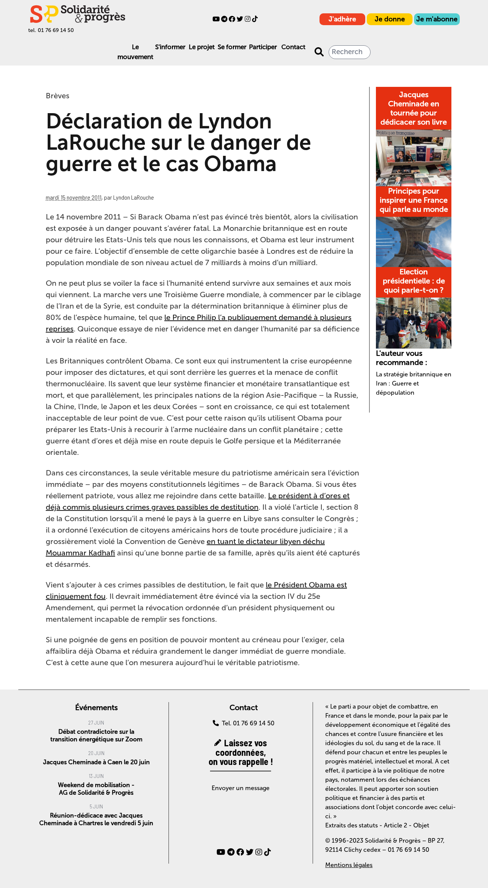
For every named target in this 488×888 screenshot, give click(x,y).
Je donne (390, 19)
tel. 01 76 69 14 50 (51, 30)
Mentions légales (348, 865)
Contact (293, 47)
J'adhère (342, 19)
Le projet (202, 47)
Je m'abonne (437, 19)
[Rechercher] (319, 52)
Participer (263, 47)
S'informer (170, 47)
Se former (232, 47)
